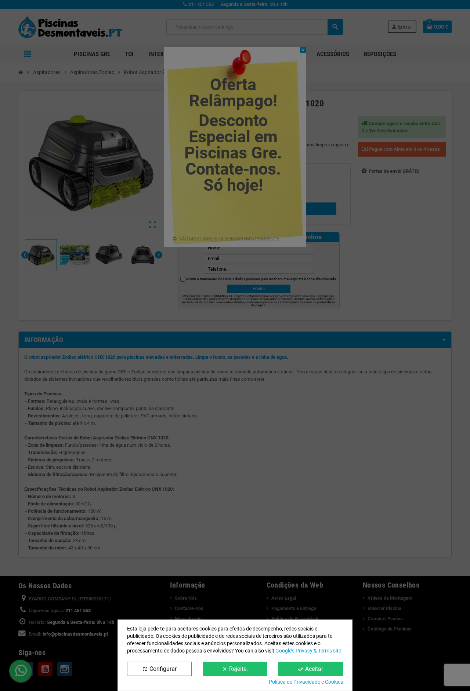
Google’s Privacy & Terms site (308, 651)
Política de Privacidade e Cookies (306, 682)
